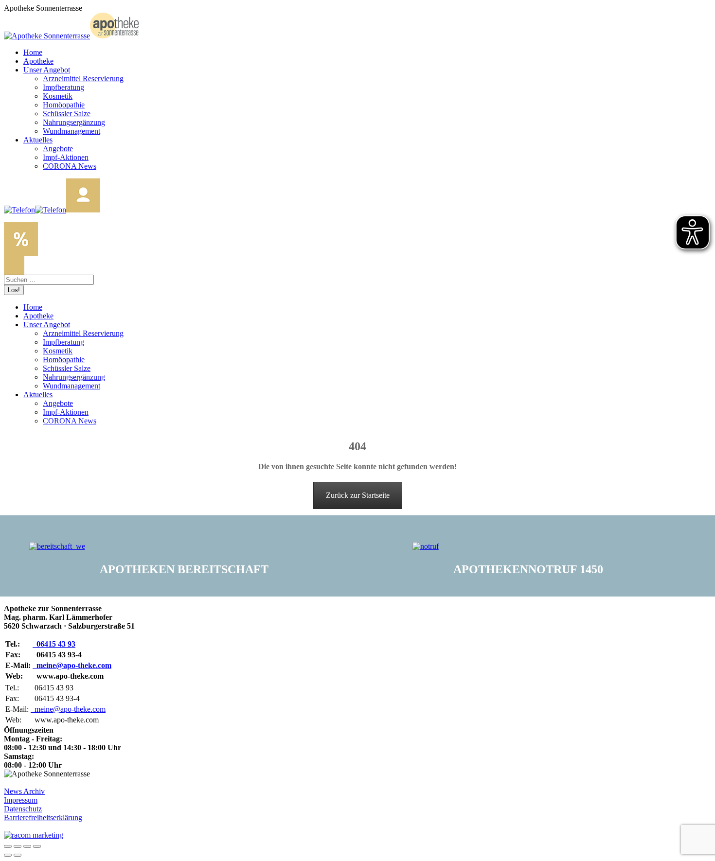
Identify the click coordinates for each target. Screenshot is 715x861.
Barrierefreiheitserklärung (43, 817)
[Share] (17, 846)
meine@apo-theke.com (72, 665)
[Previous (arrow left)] (8, 855)
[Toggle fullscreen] (27, 846)
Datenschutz (23, 809)
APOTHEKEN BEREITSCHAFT (184, 569)
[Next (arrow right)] (17, 855)
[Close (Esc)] (8, 846)
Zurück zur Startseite (358, 495)
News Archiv (24, 791)
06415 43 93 (54, 644)
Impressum (20, 800)
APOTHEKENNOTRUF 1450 (528, 569)
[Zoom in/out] (37, 846)
